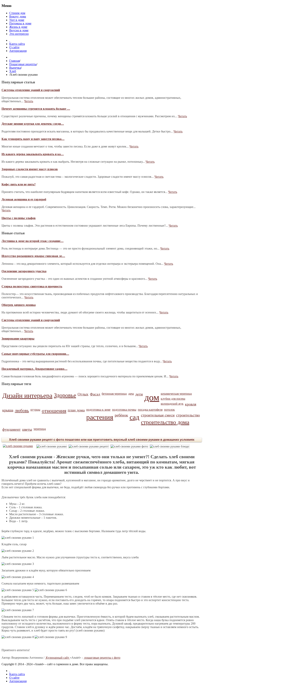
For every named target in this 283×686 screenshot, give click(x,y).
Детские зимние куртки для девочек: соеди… (33, 123)
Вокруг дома (17, 16)
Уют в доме (16, 20)
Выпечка (15, 67)
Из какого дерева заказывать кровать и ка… (33, 154)
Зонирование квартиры (18, 338)
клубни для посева (173, 398)
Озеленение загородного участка (24, 271)
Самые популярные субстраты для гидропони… (35, 353)
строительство (188, 415)
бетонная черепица (114, 393)
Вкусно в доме (18, 30)
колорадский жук (172, 403)
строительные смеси (158, 415)
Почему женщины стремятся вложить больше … (36, 108)
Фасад (95, 394)
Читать (28, 101)
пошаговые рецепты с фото (102, 657)
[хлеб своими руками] (18, 446)
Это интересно (19, 33)
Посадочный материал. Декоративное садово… (34, 368)
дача (131, 393)
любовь (22, 410)
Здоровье (65, 395)
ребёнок (121, 415)
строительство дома (165, 422)
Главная (14, 60)
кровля (190, 404)
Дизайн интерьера (27, 395)
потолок (169, 409)
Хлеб (12, 71)
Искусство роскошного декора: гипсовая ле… (33, 256)
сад (134, 417)
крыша (7, 410)
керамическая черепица (176, 393)
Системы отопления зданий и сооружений (31, 90)
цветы (27, 429)
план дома (76, 410)
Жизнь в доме (18, 26)
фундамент (11, 429)
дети (139, 394)
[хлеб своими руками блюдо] (169, 446)
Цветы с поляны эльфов (19, 218)
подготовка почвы (124, 409)
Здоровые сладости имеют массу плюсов (30, 169)
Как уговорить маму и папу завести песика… (33, 139)
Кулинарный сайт (57, 657)
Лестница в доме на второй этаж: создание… (33, 241)
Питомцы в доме (20, 23)
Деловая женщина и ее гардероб (24, 199)
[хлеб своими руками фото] (129, 446)
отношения (54, 411)
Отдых (83, 394)
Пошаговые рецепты (23, 64)
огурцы (35, 409)
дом (151, 397)
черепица (39, 429)
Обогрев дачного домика (19, 305)
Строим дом (17, 13)
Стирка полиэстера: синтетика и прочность (32, 286)
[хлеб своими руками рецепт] (88, 446)
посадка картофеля (150, 409)
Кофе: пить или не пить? (19, 184)
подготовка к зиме (98, 409)
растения (99, 417)
